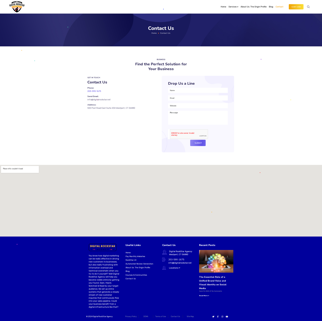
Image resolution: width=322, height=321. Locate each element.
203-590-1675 (94, 91)
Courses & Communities (136, 275)
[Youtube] (227, 317)
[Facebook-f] (218, 317)
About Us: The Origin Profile (254, 7)
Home (223, 7)
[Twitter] (213, 317)
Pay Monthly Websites (135, 256)
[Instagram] (222, 317)
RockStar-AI (131, 260)
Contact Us (131, 279)
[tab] (171, 268)
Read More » (204, 295)
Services (233, 7)
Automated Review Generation (139, 264)
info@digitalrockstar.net (99, 99)
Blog (271, 7)
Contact (279, 7)
